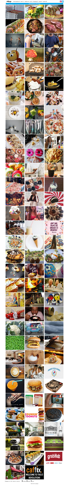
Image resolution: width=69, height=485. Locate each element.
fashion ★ (27, 1)
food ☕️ (22, 1)
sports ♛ (45, 1)
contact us (18, 481)
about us (14, 481)
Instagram (24, 481)
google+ (29, 481)
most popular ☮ (16, 1)
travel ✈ (40, 1)
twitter (33, 481)
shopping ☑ (35, 1)
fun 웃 (31, 1)
